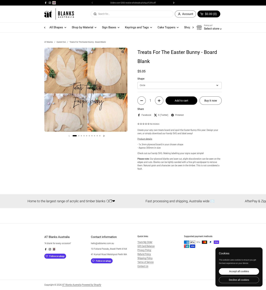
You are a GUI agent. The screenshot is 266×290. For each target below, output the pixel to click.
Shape (140, 78)
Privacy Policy (144, 250)
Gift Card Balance (145, 246)
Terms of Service (145, 262)
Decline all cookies (239, 279)
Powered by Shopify (91, 285)
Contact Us (142, 266)
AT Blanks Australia (71, 285)
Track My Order (144, 242)
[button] (208, 14)
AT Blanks (48, 42)
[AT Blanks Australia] (59, 14)
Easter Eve (61, 42)
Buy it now (210, 100)
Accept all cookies (239, 271)
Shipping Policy (145, 258)
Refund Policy (144, 254)
